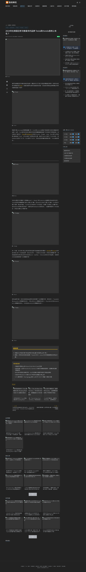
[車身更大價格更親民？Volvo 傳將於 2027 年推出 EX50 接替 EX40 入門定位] (51, 426)
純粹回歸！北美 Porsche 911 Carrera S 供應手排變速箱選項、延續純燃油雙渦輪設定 (36, 369)
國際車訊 (22, 6)
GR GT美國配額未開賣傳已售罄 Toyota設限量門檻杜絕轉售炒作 (14, 530)
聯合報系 (50, 566)
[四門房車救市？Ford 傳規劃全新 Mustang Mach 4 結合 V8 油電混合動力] (20, 392)
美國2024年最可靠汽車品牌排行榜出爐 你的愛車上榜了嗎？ (31, 353)
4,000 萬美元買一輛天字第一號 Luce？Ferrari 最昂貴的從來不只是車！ (33, 530)
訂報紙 (54, 566)
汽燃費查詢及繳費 (68, 158)
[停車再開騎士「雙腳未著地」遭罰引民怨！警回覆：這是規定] (51, 480)
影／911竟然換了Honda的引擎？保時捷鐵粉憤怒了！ (32, 471)
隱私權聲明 (45, 566)
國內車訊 (8, 6)
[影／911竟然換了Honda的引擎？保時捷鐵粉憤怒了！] (33, 464)
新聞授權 (32, 566)
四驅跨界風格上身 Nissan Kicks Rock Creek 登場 (28, 366)
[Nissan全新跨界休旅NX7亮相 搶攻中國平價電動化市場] (51, 523)
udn (6, 25)
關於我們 (58, 566)
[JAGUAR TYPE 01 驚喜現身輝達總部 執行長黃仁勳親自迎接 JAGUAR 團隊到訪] (14, 506)
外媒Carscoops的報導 (20, 130)
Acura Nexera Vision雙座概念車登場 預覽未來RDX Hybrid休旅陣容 (33, 433)
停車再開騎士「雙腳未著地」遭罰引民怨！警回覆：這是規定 (51, 488)
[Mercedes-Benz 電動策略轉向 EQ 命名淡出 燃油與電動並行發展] (14, 480)
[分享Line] (7, 85)
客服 (29, 566)
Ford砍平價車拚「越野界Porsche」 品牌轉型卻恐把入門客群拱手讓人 (50, 398)
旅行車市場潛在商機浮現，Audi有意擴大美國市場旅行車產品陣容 (33, 372)
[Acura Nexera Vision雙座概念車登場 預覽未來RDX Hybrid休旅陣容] (33, 426)
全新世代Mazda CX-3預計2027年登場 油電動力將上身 (30, 374)
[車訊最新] (79, 36)
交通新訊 (37, 6)
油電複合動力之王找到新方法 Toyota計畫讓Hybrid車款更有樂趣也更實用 (33, 513)
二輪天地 (52, 6)
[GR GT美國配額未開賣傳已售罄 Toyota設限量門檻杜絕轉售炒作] (14, 523)
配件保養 (67, 6)
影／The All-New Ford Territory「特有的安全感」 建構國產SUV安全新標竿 (35, 398)
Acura (26, 27)
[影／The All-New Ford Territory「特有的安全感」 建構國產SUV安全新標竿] (35, 392)
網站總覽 (63, 566)
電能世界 (30, 6)
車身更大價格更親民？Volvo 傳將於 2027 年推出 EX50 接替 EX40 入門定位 (51, 433)
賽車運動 (74, 6)
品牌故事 (59, 6)
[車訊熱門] (79, 68)
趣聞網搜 (44, 6)
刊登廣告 (22, 566)
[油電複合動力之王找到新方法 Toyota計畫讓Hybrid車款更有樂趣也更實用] (33, 506)
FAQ (26, 566)
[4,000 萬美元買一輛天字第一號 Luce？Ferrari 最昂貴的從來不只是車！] (33, 523)
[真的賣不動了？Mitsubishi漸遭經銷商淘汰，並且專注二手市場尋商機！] (14, 464)
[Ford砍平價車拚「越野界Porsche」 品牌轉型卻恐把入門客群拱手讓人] (51, 392)
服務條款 (37, 566)
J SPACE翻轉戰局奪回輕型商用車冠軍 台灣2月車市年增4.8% (32, 488)
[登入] (77, 2)
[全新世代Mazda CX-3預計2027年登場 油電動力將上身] (51, 506)
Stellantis (12, 27)
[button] (79, 2)
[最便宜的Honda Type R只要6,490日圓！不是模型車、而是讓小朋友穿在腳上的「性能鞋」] (14, 426)
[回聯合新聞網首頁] (7, 2)
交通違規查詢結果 (68, 155)
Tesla (17, 27)
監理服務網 (66, 161)
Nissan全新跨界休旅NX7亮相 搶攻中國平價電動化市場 (51, 530)
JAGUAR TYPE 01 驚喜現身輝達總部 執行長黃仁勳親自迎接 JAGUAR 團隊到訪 (14, 513)
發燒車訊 (9, 25)
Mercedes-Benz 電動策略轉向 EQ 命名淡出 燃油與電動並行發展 (14, 488)
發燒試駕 (15, 6)
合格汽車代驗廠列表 (68, 153)
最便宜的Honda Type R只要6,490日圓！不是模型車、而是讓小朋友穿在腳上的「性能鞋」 (14, 433)
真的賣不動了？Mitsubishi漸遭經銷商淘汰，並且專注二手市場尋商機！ (14, 471)
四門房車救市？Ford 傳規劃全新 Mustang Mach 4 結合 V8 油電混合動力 (20, 398)
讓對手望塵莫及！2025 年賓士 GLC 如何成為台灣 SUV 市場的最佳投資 (51, 471)
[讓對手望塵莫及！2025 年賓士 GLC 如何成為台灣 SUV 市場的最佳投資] (51, 464)
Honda (21, 27)
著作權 (41, 566)
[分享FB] (7, 81)
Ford (7, 27)
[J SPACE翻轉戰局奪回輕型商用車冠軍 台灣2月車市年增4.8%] (33, 480)
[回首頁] (12, 2)
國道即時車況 (67, 150)
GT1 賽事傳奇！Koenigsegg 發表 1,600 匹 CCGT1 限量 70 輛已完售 (33, 377)
